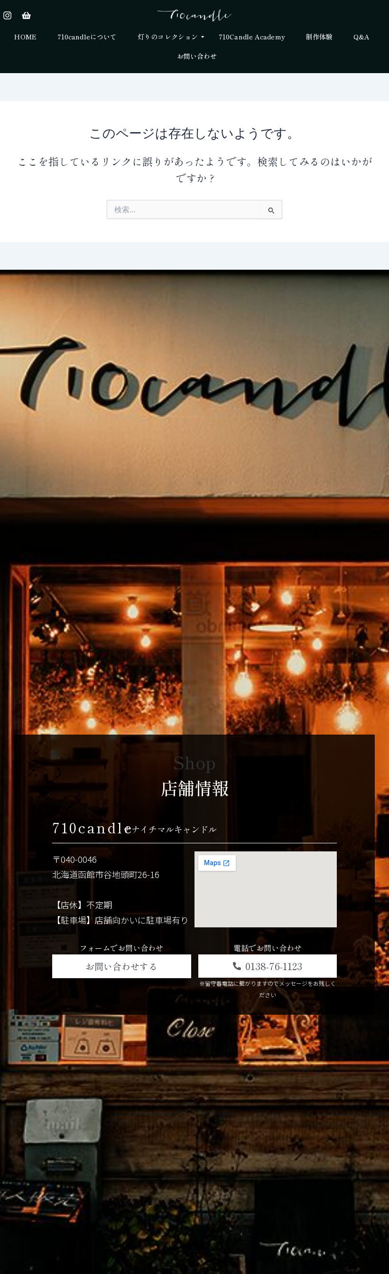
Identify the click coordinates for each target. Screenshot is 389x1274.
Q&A (361, 36)
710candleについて (87, 36)
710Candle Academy (252, 36)
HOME (25, 36)
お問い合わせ (197, 56)
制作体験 (319, 36)
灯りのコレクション (168, 36)
